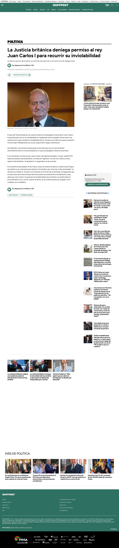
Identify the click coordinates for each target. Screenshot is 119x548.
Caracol (92, 537)
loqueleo (79, 542)
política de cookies (65, 502)
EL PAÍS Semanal (77, 539)
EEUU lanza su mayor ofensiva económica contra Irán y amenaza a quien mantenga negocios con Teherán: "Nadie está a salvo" (102, 276)
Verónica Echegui (105, 1)
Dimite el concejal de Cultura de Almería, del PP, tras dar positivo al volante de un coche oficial (72, 477)
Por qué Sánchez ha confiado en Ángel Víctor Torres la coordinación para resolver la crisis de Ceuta (101, 220)
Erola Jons (114, 1)
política (28, 9)
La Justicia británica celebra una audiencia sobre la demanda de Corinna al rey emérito (17, 377)
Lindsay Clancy (94, 1)
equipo (4, 499)
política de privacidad (66, 507)
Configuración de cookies (67, 499)
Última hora (107, 5)
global (35, 9)
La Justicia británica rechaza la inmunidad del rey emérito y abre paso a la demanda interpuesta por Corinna (40, 377)
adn (86, 537)
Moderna (46, 542)
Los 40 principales (47, 537)
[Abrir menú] (2, 5)
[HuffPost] (8, 494)
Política (15, 42)
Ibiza (79, 1)
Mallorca (73, 1)
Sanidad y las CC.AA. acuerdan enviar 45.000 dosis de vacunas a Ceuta (100, 477)
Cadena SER (74, 537)
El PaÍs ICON (63, 542)
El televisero (62, 9)
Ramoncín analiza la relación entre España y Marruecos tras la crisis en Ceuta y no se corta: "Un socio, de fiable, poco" (102, 204)
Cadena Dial (70, 539)
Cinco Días (63, 539)
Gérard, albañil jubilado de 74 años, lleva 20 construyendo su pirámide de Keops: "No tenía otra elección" (102, 248)
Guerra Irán (61, 1)
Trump (68, 1)
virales (42, 9)
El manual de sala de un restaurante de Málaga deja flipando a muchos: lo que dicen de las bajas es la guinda (102, 262)
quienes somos (6, 502)
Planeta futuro (84, 539)
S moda (71, 542)
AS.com (79, 537)
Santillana (56, 537)
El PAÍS (38, 537)
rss (3, 510)
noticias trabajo (74, 9)
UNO (51, 539)
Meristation (88, 542)
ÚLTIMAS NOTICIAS (87, 9)
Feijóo (19, 1)
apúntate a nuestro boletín (98, 184)
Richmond (37, 542)
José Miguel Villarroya (51, 1)
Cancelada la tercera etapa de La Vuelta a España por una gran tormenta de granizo (101, 326)
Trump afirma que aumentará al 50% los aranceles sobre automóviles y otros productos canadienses (44, 478)
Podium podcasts (55, 542)
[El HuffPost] (60, 5)
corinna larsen (26, 195)
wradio (56, 539)
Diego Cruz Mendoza (37, 1)
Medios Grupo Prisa (21, 543)
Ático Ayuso (12, 1)
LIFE (48, 9)
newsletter (5, 507)
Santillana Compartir (65, 537)
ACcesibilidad (63, 510)
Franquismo (85, 1)
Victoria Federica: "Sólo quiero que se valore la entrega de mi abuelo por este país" (62, 377)
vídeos (53, 9)
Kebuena (91, 539)
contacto (5, 505)
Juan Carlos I (13, 195)
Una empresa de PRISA (21, 538)
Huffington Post (40, 539)
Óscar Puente (26, 1)
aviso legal (63, 505)
